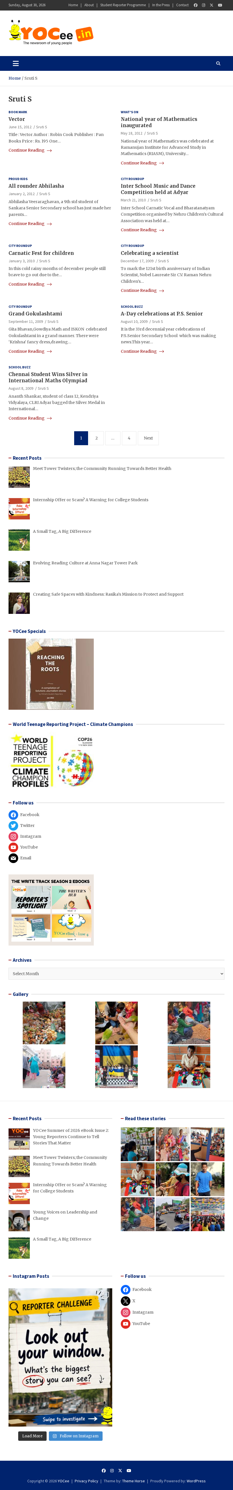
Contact (182, 5)
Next (148, 438)
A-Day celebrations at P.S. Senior (162, 314)
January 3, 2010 (22, 260)
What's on (129, 112)
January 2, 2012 (22, 193)
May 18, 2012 (131, 133)
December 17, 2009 (137, 260)
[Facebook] (196, 5)
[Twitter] (211, 5)
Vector (17, 119)
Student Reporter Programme (123, 5)
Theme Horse (133, 1480)
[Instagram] (203, 5)
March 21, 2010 (133, 200)
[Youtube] (220, 5)
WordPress (196, 1480)
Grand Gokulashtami (35, 314)
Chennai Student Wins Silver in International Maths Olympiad (48, 377)
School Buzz (132, 306)
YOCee (63, 1480)
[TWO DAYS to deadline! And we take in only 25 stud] (60, 1357)
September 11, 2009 (26, 321)
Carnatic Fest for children (41, 253)
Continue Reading (27, 150)
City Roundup (132, 179)
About (89, 5)
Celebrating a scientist (150, 253)
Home (73, 5)
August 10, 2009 (134, 321)
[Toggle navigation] (16, 63)
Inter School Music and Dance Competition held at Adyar (158, 189)
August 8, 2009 (21, 388)
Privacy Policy (86, 1480)
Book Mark (18, 112)
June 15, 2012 (20, 126)
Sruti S (41, 126)
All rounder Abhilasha (37, 186)
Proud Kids (18, 179)
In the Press (161, 5)
